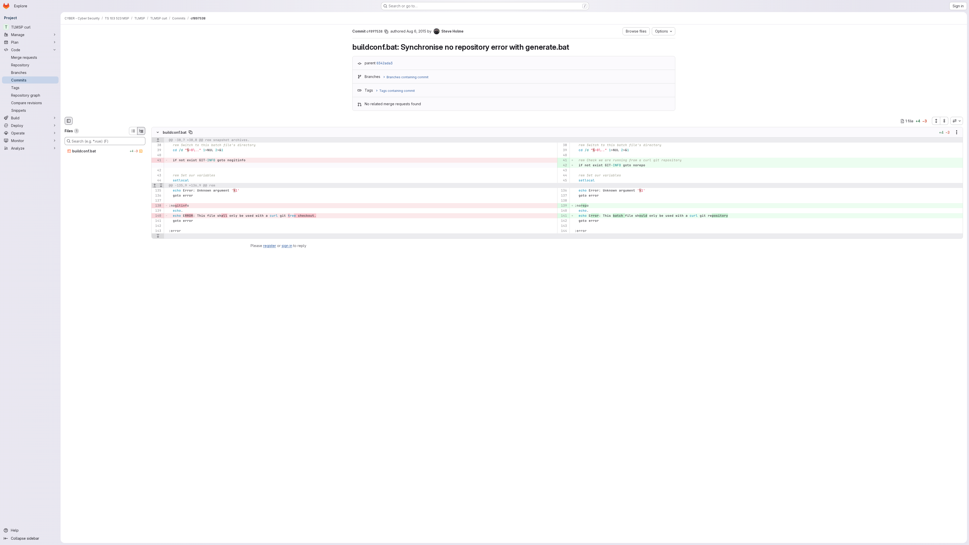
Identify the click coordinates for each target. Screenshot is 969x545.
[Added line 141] (563, 216)
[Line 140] (563, 210)
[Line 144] (563, 231)
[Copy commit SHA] (386, 32)
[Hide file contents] (158, 132)
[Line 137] (563, 195)
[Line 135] (157, 190)
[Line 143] (563, 226)
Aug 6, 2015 (416, 31)
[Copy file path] (190, 132)
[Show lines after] (161, 185)
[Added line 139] (563, 205)
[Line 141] (157, 221)
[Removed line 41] (157, 160)
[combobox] (956, 121)
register (269, 245)
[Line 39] (157, 150)
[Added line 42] (563, 165)
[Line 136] (563, 190)
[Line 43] (563, 170)
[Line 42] (157, 170)
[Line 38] (157, 145)
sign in (287, 245)
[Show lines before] (158, 140)
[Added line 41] (563, 160)
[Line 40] (157, 155)
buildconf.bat (174, 132)
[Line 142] (563, 221)
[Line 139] (157, 210)
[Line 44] (563, 175)
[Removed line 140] (157, 216)
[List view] (133, 131)
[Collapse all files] (944, 121)
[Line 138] (563, 200)
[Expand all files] (936, 121)
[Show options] (957, 132)
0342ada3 (384, 63)
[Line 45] (563, 180)
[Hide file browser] (69, 121)
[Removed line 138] (157, 205)
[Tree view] (141, 131)
